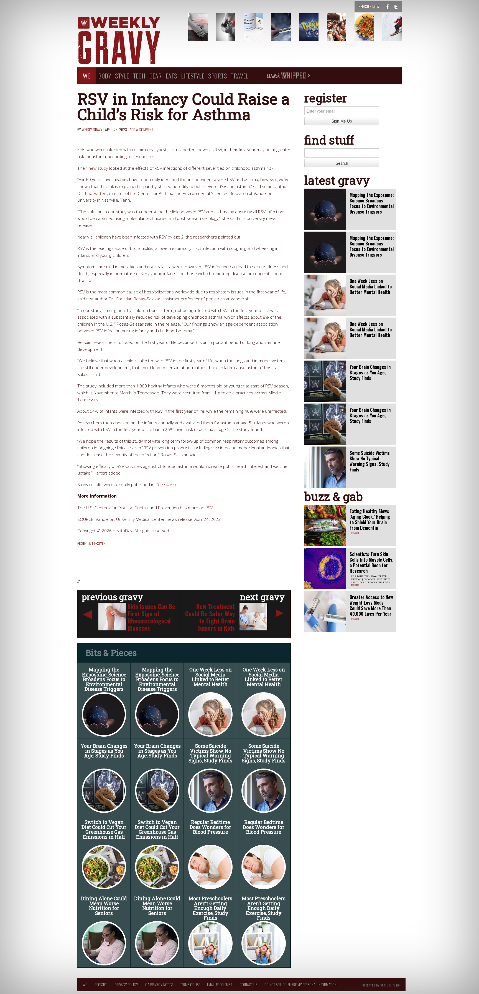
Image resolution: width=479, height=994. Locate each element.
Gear (155, 75)
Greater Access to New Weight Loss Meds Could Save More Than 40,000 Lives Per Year (371, 605)
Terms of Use (190, 984)
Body (104, 75)
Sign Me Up (342, 121)
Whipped (288, 75)
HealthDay (122, 531)
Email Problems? (219, 984)
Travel (239, 75)
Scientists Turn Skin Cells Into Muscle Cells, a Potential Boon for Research (371, 562)
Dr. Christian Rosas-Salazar (134, 299)
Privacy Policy (126, 984)
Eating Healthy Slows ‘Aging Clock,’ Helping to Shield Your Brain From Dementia (370, 519)
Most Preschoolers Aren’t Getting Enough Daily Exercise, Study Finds (210, 908)
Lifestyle (193, 75)
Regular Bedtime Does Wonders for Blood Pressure (210, 827)
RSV (209, 508)
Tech (139, 75)
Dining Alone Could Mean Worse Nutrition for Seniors (104, 905)
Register (101, 984)
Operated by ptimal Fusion (382, 985)
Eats (171, 75)
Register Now (369, 6)
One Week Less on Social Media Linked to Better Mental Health (210, 677)
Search (342, 163)
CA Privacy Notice (159, 984)
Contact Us (248, 984)
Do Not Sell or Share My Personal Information (300, 984)
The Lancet (166, 485)
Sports (217, 75)
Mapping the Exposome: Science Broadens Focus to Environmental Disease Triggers (104, 679)
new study (98, 168)
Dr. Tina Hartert (92, 193)
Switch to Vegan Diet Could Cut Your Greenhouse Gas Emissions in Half (103, 829)
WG (87, 75)
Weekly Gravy (92, 129)
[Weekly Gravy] (128, 41)
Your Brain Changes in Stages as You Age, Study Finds (104, 751)
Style (122, 75)
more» (355, 532)
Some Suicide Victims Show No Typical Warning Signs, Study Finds (210, 753)
